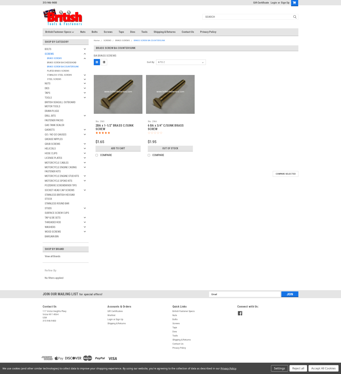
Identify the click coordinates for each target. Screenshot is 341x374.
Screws (108, 32)
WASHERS (50, 227)
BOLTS (48, 49)
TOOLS (48, 97)
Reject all (298, 368)
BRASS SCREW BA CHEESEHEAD (61, 62)
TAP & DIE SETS (53, 217)
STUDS (48, 208)
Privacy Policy (208, 32)
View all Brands (52, 256)
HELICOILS (50, 148)
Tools (144, 32)
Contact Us (188, 32)
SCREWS (49, 53)
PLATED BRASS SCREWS (58, 70)
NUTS (47, 83)
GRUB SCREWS (52, 144)
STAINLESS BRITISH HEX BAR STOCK (60, 196)
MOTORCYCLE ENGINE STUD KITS (62, 176)
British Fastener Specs (58, 32)
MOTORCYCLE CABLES (57, 162)
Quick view (118, 116)
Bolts (95, 32)
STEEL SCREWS (54, 79)
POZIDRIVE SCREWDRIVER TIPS (61, 185)
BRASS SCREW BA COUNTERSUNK (63, 66)
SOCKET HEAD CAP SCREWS (59, 190)
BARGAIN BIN (52, 236)
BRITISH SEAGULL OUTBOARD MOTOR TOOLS (60, 104)
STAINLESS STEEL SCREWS (59, 75)
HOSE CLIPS (51, 153)
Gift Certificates (115, 311)
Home (97, 40)
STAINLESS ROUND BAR (57, 203)
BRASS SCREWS (54, 58)
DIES (47, 88)
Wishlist (111, 315)
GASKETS (50, 129)
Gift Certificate (261, 2)
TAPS (47, 92)
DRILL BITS (50, 115)
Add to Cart (118, 148)
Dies (132, 32)
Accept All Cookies (323, 368)
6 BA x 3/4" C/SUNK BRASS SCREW (166, 127)
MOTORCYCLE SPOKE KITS (58, 180)
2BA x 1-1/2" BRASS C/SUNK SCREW (115, 127)
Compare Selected (286, 174)
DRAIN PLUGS (52, 111)
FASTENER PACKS (54, 120)
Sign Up (285, 2)
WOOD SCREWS (53, 231)
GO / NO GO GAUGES (55, 134)
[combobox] (250, 17)
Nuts (82, 32)
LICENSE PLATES (53, 158)
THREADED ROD (53, 222)
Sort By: (151, 62)
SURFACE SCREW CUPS (57, 212)
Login (274, 2)
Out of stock (170, 148)
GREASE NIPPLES (54, 139)
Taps (121, 32)
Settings (279, 368)
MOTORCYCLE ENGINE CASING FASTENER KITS (61, 169)
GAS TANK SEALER (54, 125)
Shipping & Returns (164, 32)
